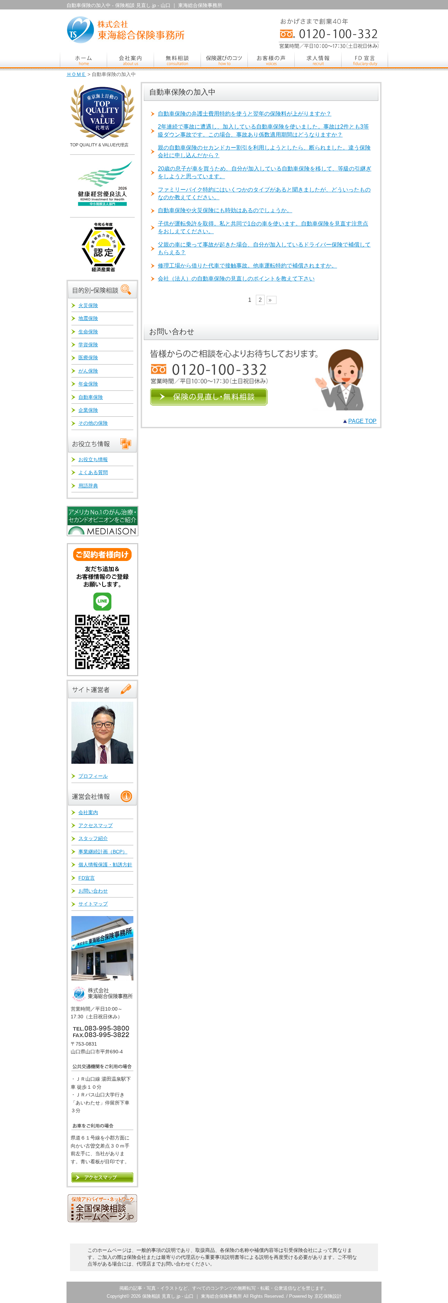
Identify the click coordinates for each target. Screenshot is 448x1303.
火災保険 (88, 305)
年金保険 (88, 384)
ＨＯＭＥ (76, 74)
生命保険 (88, 331)
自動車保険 (90, 397)
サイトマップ (93, 904)
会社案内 (88, 812)
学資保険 (88, 344)
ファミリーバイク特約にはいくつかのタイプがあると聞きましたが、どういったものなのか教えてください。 (264, 193)
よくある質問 (93, 472)
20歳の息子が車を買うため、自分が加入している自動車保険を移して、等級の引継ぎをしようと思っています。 (264, 172)
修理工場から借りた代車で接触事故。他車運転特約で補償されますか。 (247, 266)
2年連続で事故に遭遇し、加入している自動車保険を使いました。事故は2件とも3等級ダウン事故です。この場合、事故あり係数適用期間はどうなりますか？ (263, 130)
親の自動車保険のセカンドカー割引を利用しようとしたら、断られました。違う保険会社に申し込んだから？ (264, 151)
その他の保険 (93, 423)
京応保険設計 (328, 1296)
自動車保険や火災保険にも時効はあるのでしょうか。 (225, 210)
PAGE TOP (362, 421)
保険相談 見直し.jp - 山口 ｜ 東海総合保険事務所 (192, 1296)
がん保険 (88, 371)
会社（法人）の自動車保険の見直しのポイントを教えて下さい (236, 279)
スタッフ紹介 (93, 838)
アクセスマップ (95, 825)
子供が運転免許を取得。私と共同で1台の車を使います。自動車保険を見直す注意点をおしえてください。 (263, 227)
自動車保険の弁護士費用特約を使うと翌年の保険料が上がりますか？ (244, 114)
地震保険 (88, 318)
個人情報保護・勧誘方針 (105, 864)
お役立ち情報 (93, 459)
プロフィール (93, 776)
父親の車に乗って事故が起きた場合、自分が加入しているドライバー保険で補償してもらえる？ (264, 248)
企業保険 (88, 410)
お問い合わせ (93, 891)
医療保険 (88, 357)
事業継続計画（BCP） (102, 851)
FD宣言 (86, 878)
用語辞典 (88, 485)
